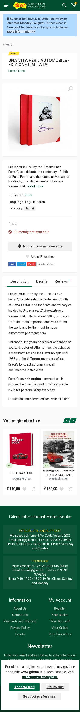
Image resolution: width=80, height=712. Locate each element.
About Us (19, 608)
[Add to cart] (33, 489)
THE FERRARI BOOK (21, 473)
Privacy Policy (20, 628)
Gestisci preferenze (39, 696)
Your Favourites (60, 634)
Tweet (21, 264)
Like (12, 264)
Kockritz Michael (21, 478)
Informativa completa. (40, 677)
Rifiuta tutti (55, 687)
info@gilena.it (27, 540)
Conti (28, 195)
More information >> (21, 31)
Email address (45, 264)
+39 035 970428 (60, 540)
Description (19, 281)
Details (41, 281)
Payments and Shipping (20, 621)
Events (20, 634)
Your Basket (59, 615)
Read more (35, 186)
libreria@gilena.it (32, 570)
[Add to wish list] (24, 488)
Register (60, 608)
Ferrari (29, 208)
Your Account (60, 621)
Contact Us (20, 615)
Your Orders (60, 628)
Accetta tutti (24, 687)
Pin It (31, 264)
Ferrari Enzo (16, 71)
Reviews (62, 280)
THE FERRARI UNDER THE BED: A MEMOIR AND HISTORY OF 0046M (58, 472)
